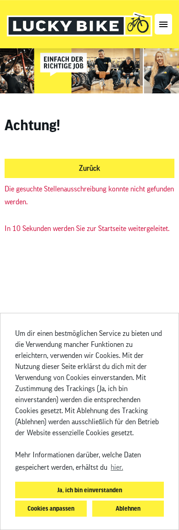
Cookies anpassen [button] (51, 508)
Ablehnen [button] (128, 508)
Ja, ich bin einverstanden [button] (89, 489)
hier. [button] (117, 467)
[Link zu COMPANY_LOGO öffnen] (79, 24)
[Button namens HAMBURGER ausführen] (163, 24)
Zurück (89, 168)
